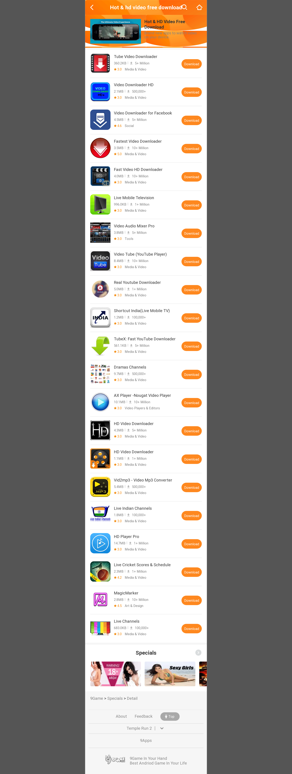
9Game (96, 698)
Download (191, 64)
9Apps (146, 740)
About (121, 716)
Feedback (144, 716)
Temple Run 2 (139, 728)
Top (171, 716)
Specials (115, 698)
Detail (132, 698)
